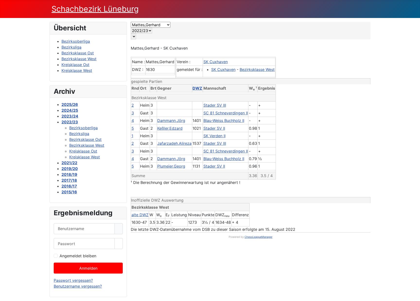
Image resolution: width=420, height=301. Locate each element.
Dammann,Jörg (171, 120)
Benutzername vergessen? (78, 286)
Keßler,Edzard (170, 128)
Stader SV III (214, 105)
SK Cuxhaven (215, 61)
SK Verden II (214, 135)
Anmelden (88, 268)
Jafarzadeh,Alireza (174, 143)
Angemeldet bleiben (78, 255)
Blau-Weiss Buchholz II (223, 120)
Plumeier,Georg (171, 166)
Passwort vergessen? (73, 280)
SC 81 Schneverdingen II (225, 113)
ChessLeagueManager (258, 237)
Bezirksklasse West (257, 69)
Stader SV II (214, 128)
